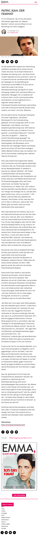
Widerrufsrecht (5, 517)
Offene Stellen (5, 524)
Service (3, 522)
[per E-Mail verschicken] (11, 61)
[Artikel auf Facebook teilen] (2, 61)
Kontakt (3, 528)
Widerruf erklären (7, 504)
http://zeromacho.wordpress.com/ (13, 425)
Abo (2, 506)
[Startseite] (19, 2)
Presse (3, 511)
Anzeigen (4, 513)
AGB (2, 515)
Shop (2, 509)
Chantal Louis (14, 32)
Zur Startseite (19, 495)
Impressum (4, 526)
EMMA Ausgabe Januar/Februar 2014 (20, 438)
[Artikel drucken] (16, 61)
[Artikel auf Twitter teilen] (7, 61)
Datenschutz (5, 520)
